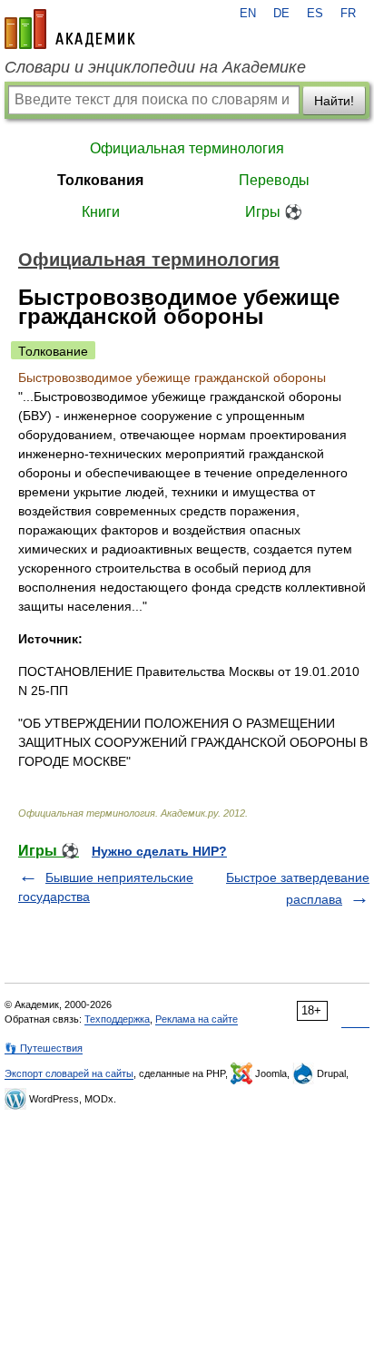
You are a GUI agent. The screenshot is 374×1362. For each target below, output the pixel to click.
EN (248, 13)
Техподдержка (117, 1019)
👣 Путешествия (44, 1048)
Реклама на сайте (196, 1019)
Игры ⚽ (273, 212)
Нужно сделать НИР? (159, 851)
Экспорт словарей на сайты (69, 1073)
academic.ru (70, 29)
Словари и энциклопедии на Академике (155, 67)
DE (281, 13)
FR (348, 13)
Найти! (334, 100)
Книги (101, 212)
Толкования (100, 180)
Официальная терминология (187, 148)
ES (315, 13)
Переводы (274, 180)
